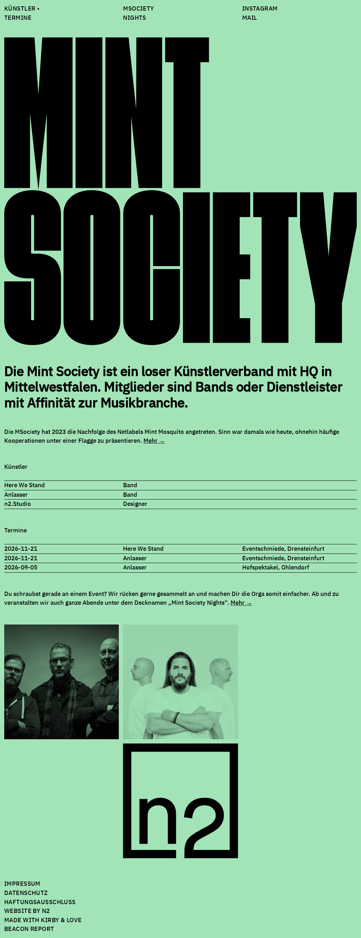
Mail (249, 18)
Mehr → (154, 440)
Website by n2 (27, 911)
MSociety (138, 8)
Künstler (19, 8)
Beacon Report (29, 929)
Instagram (260, 8)
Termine (17, 18)
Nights (134, 18)
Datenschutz (26, 893)
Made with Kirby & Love (42, 920)
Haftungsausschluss (40, 902)
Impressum (22, 884)
